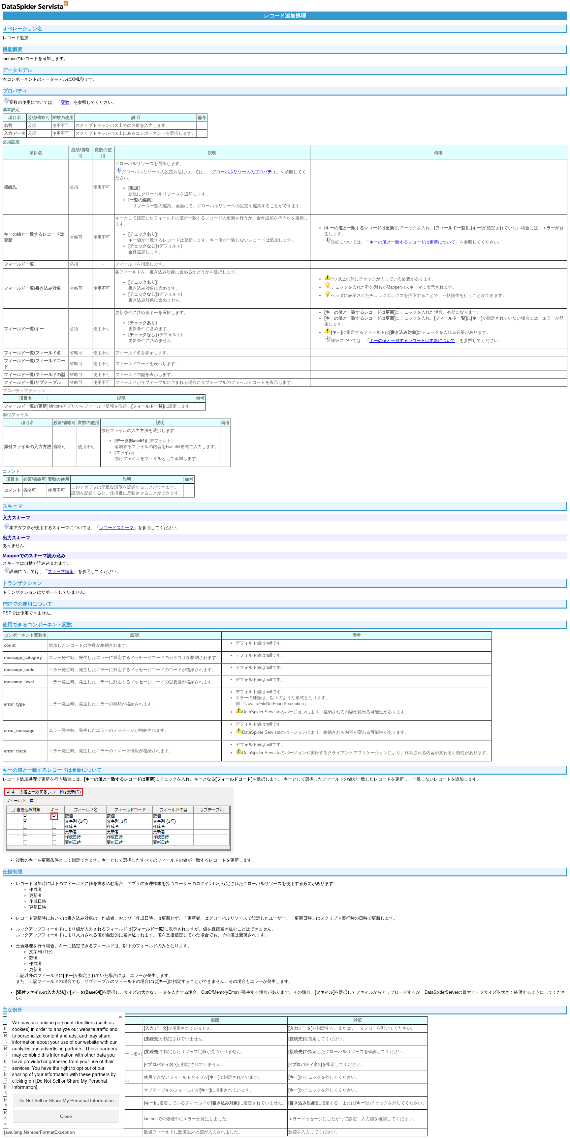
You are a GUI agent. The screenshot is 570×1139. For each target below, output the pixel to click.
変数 (65, 102)
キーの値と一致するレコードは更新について (412, 242)
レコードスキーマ (116, 527)
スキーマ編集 (61, 571)
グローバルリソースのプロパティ (244, 171)
